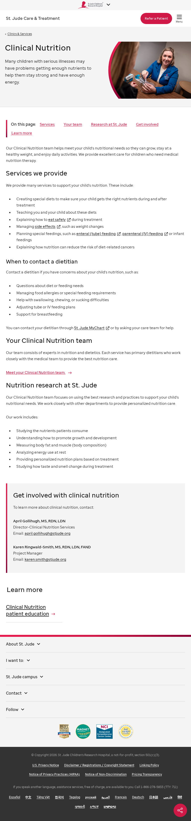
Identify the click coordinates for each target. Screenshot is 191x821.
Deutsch (138, 797)
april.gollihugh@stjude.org (47, 533)
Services (47, 124)
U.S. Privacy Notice (45, 765)
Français (121, 797)
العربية (105, 797)
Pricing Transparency (147, 774)
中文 (28, 797)
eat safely (57, 219)
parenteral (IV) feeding (142, 233)
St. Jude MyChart (89, 327)
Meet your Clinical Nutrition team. (35, 372)
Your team (73, 124)
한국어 (59, 797)
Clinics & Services (19, 34)
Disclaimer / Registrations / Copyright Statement (99, 765)
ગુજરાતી (80, 806)
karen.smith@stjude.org (45, 559)
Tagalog (74, 797)
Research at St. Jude (109, 124)
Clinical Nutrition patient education (27, 610)
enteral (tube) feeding (96, 233)
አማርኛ (94, 806)
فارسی (167, 797)
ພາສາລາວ (110, 806)
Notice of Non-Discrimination (106, 774)
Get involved (147, 124)
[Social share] (180, 810)
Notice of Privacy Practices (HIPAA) (54, 774)
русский (90, 797)
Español (14, 797)
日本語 (153, 797)
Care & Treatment (33, 18)
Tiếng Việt (43, 797)
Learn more (21, 132)
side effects (45, 226)
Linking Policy (149, 765)
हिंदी (180, 797)
